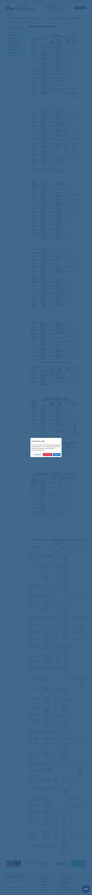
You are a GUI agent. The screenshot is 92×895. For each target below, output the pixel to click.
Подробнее (38, 454)
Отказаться (47, 454)
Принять (56, 454)
